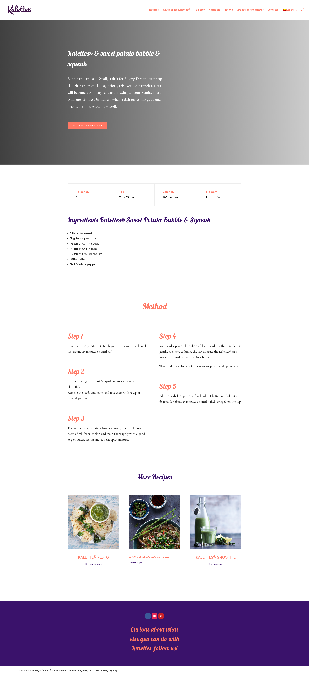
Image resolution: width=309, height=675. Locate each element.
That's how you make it (87, 125)
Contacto (273, 10)
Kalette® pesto (93, 557)
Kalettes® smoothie (216, 557)
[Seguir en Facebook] (148, 616)
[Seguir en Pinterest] (161, 616)
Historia (228, 10)
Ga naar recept (93, 564)
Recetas (154, 10)
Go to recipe (135, 563)
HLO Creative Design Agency (103, 670)
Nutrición (214, 10)
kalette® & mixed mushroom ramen (149, 557)
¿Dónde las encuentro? (250, 10)
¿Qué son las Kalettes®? (177, 10)
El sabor (200, 10)
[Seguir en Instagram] (154, 616)
